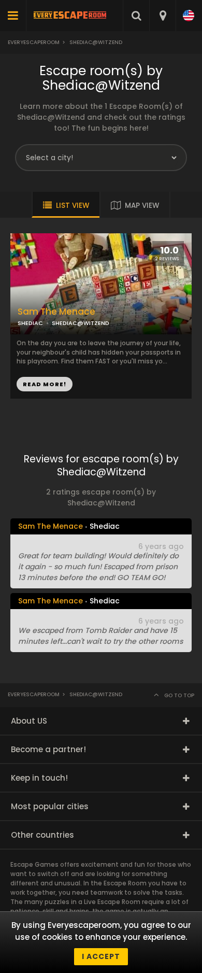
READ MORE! (44, 384)
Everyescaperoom (34, 42)
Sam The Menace (56, 311)
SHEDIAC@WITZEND (80, 323)
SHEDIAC (30, 323)
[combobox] (162, 15)
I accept (101, 956)
